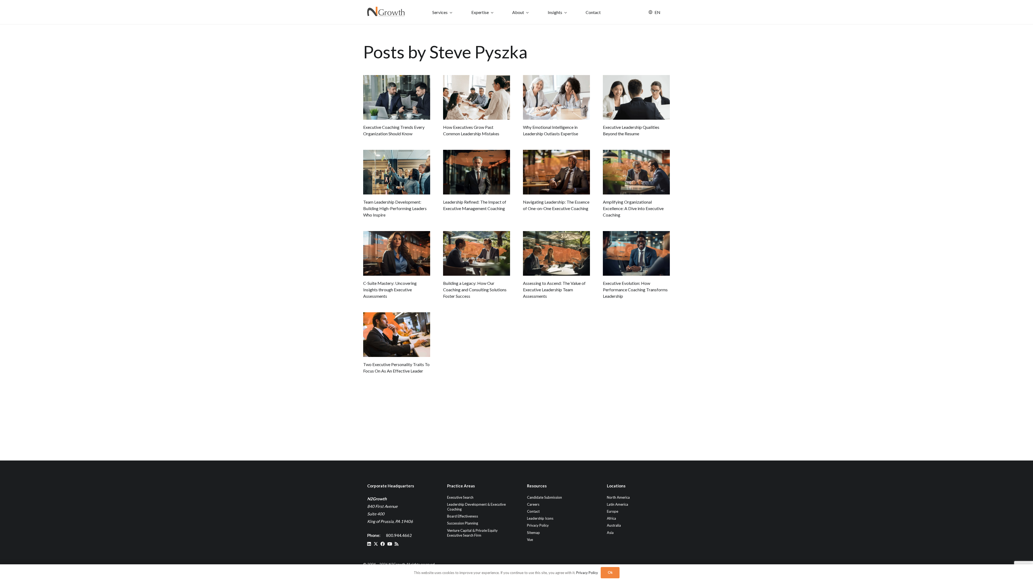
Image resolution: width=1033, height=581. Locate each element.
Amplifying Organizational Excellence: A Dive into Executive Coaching (633, 208)
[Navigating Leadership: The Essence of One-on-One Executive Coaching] (556, 172)
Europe (612, 511)
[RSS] (396, 544)
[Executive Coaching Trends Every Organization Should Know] (396, 97)
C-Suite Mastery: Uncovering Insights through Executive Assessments (390, 290)
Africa (611, 518)
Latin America (617, 504)
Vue (530, 539)
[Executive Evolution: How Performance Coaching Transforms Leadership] (636, 253)
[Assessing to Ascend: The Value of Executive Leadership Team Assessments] (556, 253)
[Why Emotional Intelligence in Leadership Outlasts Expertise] (556, 97)
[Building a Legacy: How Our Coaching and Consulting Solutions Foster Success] (476, 253)
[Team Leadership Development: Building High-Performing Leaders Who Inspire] (396, 172)
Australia (614, 525)
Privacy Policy (538, 525)
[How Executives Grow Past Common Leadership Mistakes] (476, 97)
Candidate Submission (544, 497)
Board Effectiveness (462, 516)
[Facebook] (382, 544)
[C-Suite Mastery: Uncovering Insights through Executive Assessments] (396, 253)
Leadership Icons (540, 518)
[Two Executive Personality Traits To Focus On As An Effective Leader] (396, 334)
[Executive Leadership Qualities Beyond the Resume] (636, 97)
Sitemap (533, 532)
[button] (451, 12)
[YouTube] (389, 544)
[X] (376, 544)
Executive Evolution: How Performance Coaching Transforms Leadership (635, 290)
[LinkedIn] (369, 544)
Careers (533, 504)
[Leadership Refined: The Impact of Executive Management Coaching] (476, 172)
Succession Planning (462, 523)
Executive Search (460, 497)
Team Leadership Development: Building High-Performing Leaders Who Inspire (395, 208)
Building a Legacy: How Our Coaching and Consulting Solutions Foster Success (475, 290)
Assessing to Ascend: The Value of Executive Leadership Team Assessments (554, 290)
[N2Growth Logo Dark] (386, 12)
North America (618, 497)
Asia (610, 532)
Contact (533, 511)
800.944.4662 (399, 535)
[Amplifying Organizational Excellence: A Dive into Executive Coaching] (636, 172)
